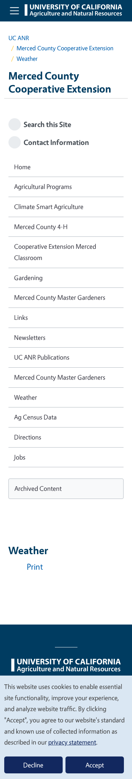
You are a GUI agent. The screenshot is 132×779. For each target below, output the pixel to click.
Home (22, 167)
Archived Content (38, 488)
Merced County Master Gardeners (59, 297)
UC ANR (18, 38)
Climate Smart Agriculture (48, 206)
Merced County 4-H (41, 226)
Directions (27, 437)
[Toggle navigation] (14, 10)
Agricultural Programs (43, 186)
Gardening (28, 277)
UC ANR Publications (41, 357)
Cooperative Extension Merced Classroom (55, 252)
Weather (25, 397)
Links (21, 317)
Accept (95, 765)
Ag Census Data (35, 417)
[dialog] (66, 727)
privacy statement (72, 742)
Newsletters (29, 337)
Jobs (19, 457)
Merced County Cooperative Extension (65, 48)
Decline (33, 765)
